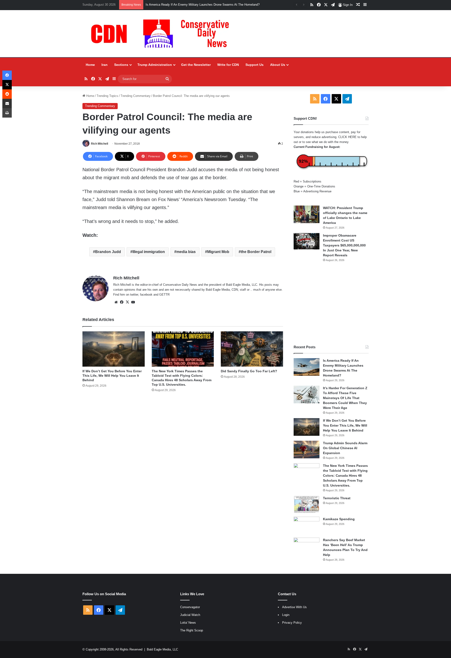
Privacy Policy (292, 622)
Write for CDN (228, 65)
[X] (127, 302)
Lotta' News (188, 622)
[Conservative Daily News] (162, 34)
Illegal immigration (148, 252)
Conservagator (190, 607)
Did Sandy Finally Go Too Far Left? (249, 371)
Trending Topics (107, 96)
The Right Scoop (191, 630)
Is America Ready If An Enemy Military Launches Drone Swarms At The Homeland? (203, 4)
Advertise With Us (294, 607)
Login (285, 615)
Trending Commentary (136, 96)
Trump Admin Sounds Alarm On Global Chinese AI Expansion (345, 448)
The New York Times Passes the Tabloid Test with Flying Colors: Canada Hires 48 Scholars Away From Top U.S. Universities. (345, 475)
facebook (146, 294)
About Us (277, 65)
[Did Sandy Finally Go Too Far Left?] (252, 348)
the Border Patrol (256, 252)
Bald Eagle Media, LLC (162, 649)
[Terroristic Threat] (306, 504)
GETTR (164, 294)
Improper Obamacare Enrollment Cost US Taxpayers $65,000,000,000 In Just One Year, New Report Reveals (344, 245)
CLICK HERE (347, 137)
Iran (104, 65)
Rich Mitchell (99, 143)
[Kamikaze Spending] (306, 525)
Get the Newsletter (196, 65)
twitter (134, 294)
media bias (186, 252)
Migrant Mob (218, 252)
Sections (121, 65)
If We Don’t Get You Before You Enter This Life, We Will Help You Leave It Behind (112, 375)
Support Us (254, 65)
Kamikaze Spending (339, 519)
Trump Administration (154, 65)
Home (90, 65)
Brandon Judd (108, 252)
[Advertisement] (331, 303)
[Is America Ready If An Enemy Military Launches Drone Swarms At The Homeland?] (306, 367)
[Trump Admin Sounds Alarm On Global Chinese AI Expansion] (306, 449)
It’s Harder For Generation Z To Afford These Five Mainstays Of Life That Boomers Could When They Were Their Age (345, 398)
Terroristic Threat (336, 498)
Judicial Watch (190, 615)
